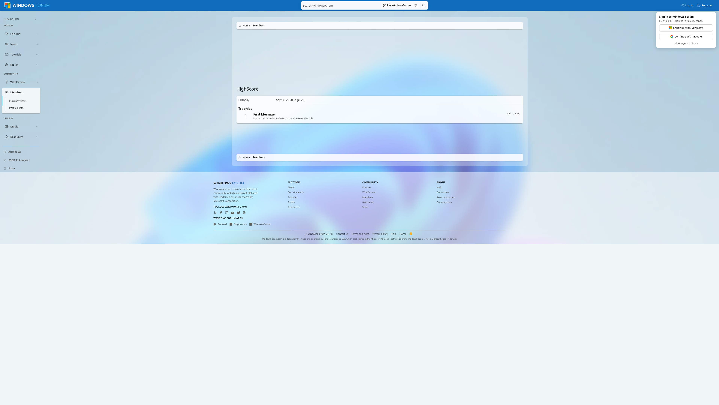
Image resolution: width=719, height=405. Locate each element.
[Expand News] (37, 44)
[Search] (424, 5)
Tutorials (293, 197)
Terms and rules (445, 197)
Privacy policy (444, 202)
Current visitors (17, 101)
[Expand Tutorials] (37, 54)
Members (367, 197)
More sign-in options (686, 43)
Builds (291, 202)
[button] (332, 234)
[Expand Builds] (37, 64)
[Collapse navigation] (35, 19)
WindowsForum (262, 224)
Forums (366, 187)
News (291, 187)
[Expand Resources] (37, 137)
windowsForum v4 (318, 234)
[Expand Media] (37, 126)
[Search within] (416, 5)
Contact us (443, 192)
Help (439, 187)
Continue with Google (688, 36)
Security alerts (296, 192)
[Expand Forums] (37, 33)
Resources (293, 207)
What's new (368, 192)
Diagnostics (240, 224)
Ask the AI (367, 202)
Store (365, 207)
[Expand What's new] (37, 82)
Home (402, 234)
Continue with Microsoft (688, 28)
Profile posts (16, 108)
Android (222, 224)
